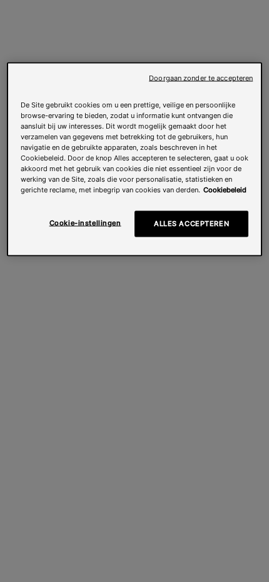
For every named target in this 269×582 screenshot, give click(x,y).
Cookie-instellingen (85, 223)
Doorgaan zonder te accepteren (201, 78)
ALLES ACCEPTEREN (191, 223)
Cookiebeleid (224, 189)
